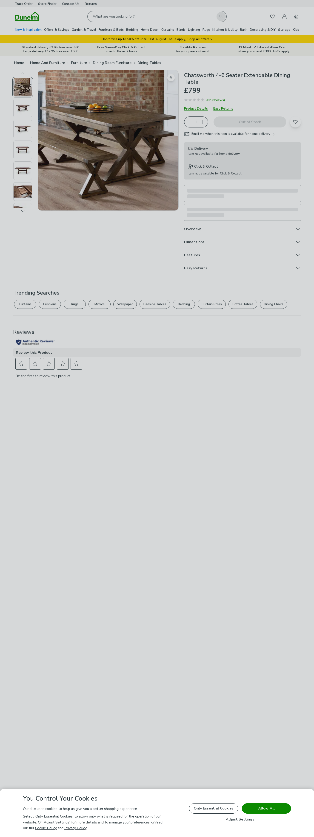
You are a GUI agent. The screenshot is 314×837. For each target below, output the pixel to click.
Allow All (266, 808)
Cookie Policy (46, 828)
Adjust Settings (240, 819)
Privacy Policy (75, 828)
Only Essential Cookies (214, 808)
